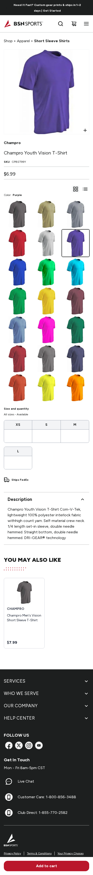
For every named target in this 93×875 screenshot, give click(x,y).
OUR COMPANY (20, 705)
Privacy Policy (12, 853)
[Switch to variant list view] (85, 189)
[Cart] (74, 23)
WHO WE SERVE (21, 693)
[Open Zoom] (85, 130)
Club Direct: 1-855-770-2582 (42, 812)
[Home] (23, 23)
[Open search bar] (60, 23)
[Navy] (75, 358)
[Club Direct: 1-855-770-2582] (9, 813)
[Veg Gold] (46, 214)
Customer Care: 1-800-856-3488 (47, 797)
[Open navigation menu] (85, 23)
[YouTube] (39, 745)
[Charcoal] (46, 358)
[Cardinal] (17, 358)
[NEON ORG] (75, 387)
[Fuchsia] (46, 329)
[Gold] (46, 300)
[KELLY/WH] (17, 300)
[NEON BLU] (75, 272)
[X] (19, 745)
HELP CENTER (19, 718)
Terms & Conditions (39, 853)
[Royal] (17, 272)
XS (18, 425)
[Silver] (75, 214)
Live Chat (26, 781)
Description (20, 499)
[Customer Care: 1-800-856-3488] (9, 797)
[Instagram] (29, 745)
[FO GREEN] (75, 329)
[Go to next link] (88, 7)
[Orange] (17, 387)
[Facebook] (9, 745)
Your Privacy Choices (70, 853)
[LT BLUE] (17, 329)
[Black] (17, 214)
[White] (46, 243)
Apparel (23, 41)
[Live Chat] (9, 781)
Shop (8, 41)
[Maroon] (75, 300)
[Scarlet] (17, 243)
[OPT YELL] (46, 387)
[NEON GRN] (46, 272)
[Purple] (75, 243)
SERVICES (14, 681)
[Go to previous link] (7, 7)
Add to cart (46, 866)
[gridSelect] (76, 189)
